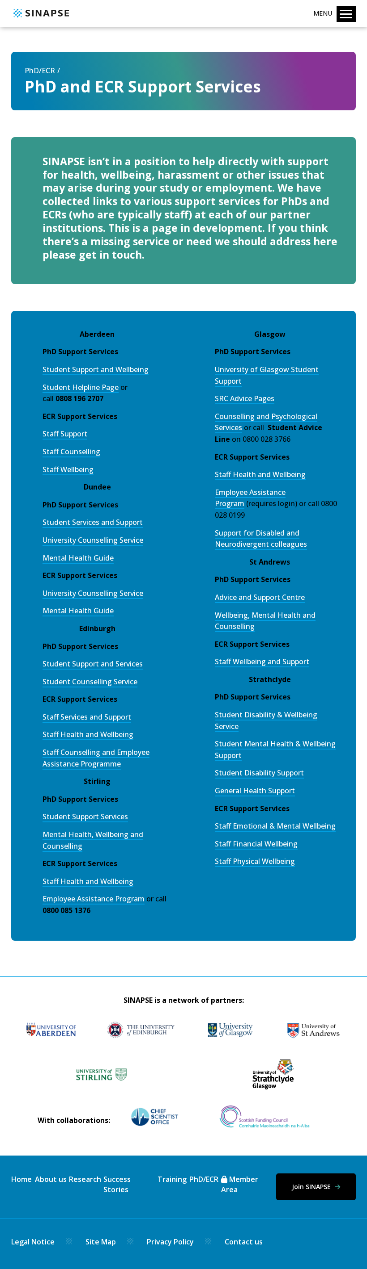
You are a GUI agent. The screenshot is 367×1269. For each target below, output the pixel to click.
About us (51, 1179)
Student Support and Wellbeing (96, 369)
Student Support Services (85, 816)
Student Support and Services (93, 664)
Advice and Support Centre (260, 597)
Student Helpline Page (81, 387)
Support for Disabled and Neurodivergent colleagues (261, 538)
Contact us (244, 1242)
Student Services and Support (93, 522)
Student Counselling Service (90, 682)
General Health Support (255, 791)
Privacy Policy (170, 1242)
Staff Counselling (71, 452)
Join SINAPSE (312, 1186)
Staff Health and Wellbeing (88, 734)
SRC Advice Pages (244, 398)
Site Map (100, 1242)
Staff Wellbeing (68, 469)
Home (21, 1179)
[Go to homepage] (40, 18)
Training (172, 1179)
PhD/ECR (40, 70)
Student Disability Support (259, 773)
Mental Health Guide (78, 558)
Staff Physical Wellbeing (255, 861)
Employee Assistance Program (94, 899)
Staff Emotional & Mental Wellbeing (275, 826)
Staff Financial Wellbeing (256, 844)
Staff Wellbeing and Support (262, 661)
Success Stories (117, 1184)
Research (85, 1179)
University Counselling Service (93, 540)
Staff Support (65, 434)
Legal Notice (33, 1242)
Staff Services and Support (87, 717)
